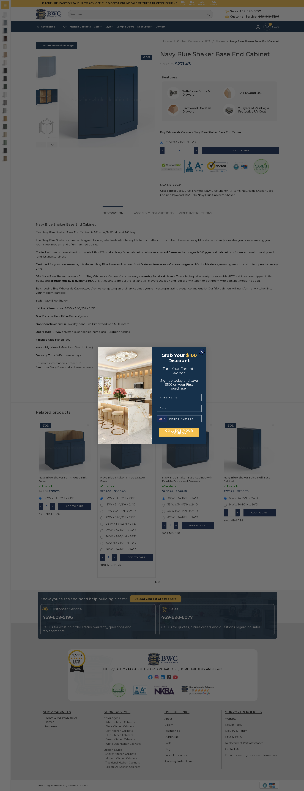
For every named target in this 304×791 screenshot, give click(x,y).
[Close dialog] (201, 351)
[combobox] (162, 418)
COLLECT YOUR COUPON (179, 432)
